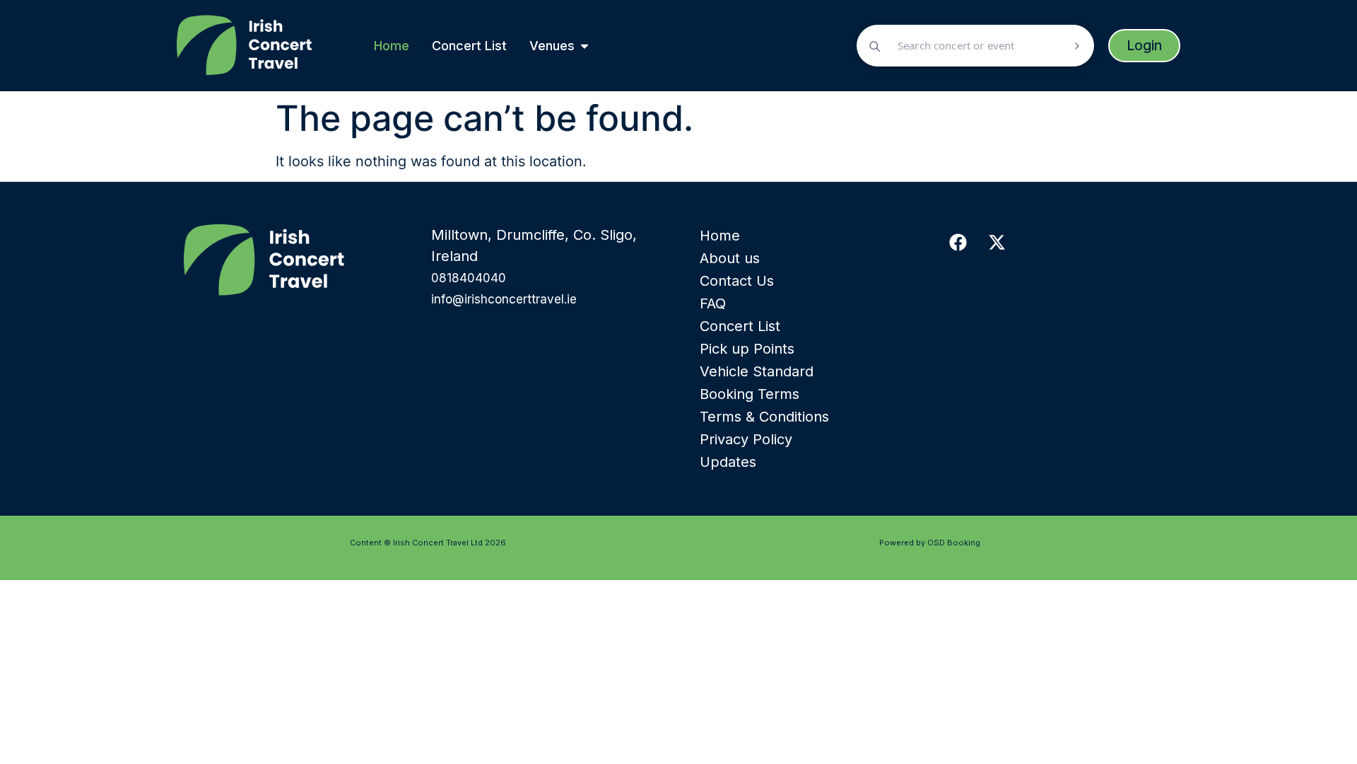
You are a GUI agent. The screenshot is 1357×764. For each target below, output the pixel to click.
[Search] (1077, 46)
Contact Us (737, 280)
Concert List (740, 326)
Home (720, 235)
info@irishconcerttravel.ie (504, 299)
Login (1144, 45)
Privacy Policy (746, 439)
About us (730, 258)
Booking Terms (749, 394)
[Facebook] (957, 242)
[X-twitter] (996, 242)
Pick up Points (747, 348)
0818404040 (468, 278)
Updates (728, 461)
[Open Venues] (584, 45)
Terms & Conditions (764, 416)
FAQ (713, 303)
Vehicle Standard (756, 371)
